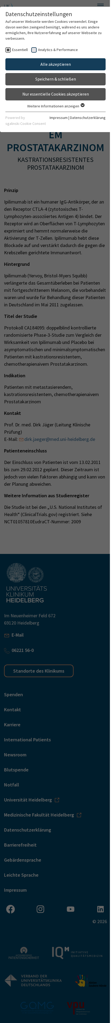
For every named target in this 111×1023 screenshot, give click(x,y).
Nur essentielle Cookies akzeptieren (55, 94)
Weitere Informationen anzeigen (53, 106)
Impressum (59, 117)
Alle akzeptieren (55, 64)
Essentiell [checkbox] (20, 49)
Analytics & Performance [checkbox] (58, 49)
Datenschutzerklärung (88, 117)
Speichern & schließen (55, 79)
